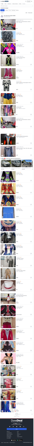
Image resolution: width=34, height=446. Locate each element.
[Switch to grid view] (26, 13)
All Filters (17, 10)
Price (10, 10)
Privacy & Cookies (6, 442)
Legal (2, 442)
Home (5, 3)
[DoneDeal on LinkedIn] (20, 426)
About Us (8, 431)
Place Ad (28, 1)
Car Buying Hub (9, 432)
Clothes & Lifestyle (15, 3)
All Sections (9, 3)
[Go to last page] (32, 414)
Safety (18, 435)
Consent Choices (19, 436)
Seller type (13, 10)
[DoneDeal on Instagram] (23, 426)
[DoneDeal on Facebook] (9, 426)
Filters (3, 10)
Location (6, 10)
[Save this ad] (31, 29)
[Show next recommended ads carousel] (32, 158)
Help (17, 432)
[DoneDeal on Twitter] (13, 426)
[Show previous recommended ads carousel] (30, 158)
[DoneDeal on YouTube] (16, 426)
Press (18, 431)
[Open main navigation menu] (32, 1)
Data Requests (9, 436)
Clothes (20, 3)
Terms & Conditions (12, 442)
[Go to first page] (1, 414)
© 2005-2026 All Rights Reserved (27, 442)
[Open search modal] (26, 1)
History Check (9, 435)
